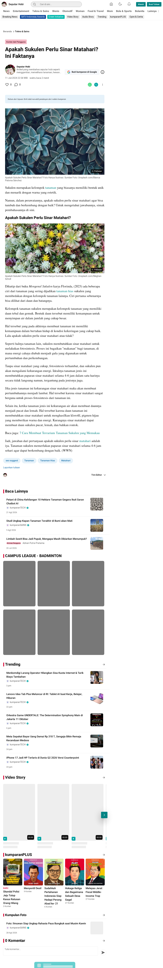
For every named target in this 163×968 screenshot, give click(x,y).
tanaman (51, 187)
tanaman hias (65, 291)
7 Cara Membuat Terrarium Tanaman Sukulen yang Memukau (60, 433)
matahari (85, 441)
